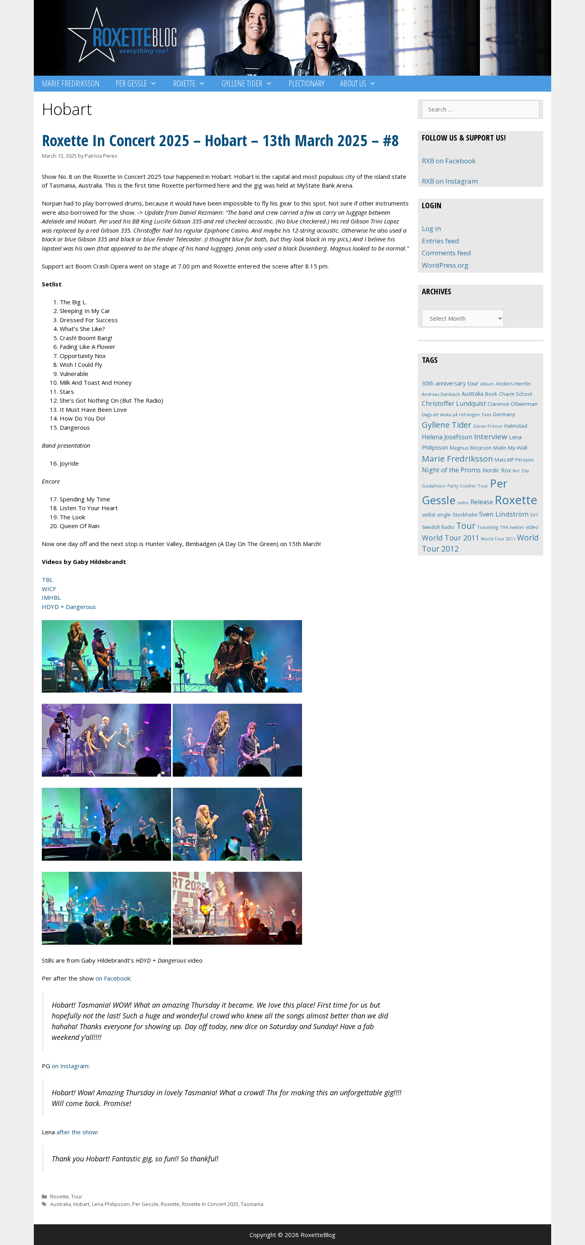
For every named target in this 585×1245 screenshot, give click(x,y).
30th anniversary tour (450, 383)
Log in (431, 228)
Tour (76, 1196)
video (532, 527)
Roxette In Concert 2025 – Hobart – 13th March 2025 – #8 (220, 140)
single (444, 514)
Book (491, 393)
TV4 (504, 527)
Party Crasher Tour (467, 486)
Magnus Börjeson (471, 447)
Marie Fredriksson (70, 83)
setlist (428, 514)
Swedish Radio (438, 527)
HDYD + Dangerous (69, 607)
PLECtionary (306, 83)
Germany (504, 414)
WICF (49, 589)
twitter (517, 527)
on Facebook (113, 978)
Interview (490, 436)
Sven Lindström (503, 514)
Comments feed (446, 252)
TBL (47, 579)
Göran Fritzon (488, 426)
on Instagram (70, 1066)
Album (487, 384)
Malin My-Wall (510, 447)
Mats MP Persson (514, 459)
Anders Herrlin (513, 383)
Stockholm (465, 514)
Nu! (516, 471)
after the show (77, 1132)
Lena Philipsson (111, 1204)
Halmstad (515, 425)
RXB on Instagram (450, 181)
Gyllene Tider (242, 83)
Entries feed (440, 240)
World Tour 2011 (450, 537)
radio (463, 502)
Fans (486, 414)
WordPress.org (445, 265)
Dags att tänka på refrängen (451, 414)
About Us (353, 83)
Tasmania (252, 1204)
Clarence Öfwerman (513, 403)
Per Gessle (131, 83)
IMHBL (51, 597)
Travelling (487, 527)
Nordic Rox (496, 470)
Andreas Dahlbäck (441, 394)
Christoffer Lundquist (454, 403)
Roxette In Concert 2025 (210, 1204)
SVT (534, 515)
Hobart (81, 1204)
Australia (60, 1204)
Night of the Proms (451, 469)
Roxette (184, 83)
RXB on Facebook (449, 160)
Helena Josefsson (447, 437)
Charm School (515, 393)
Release (481, 502)
